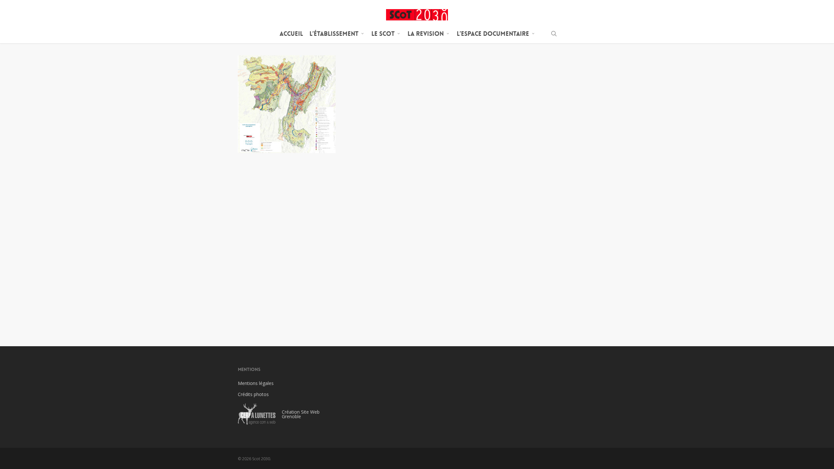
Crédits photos (253, 394)
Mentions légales (256, 383)
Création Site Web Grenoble (301, 414)
